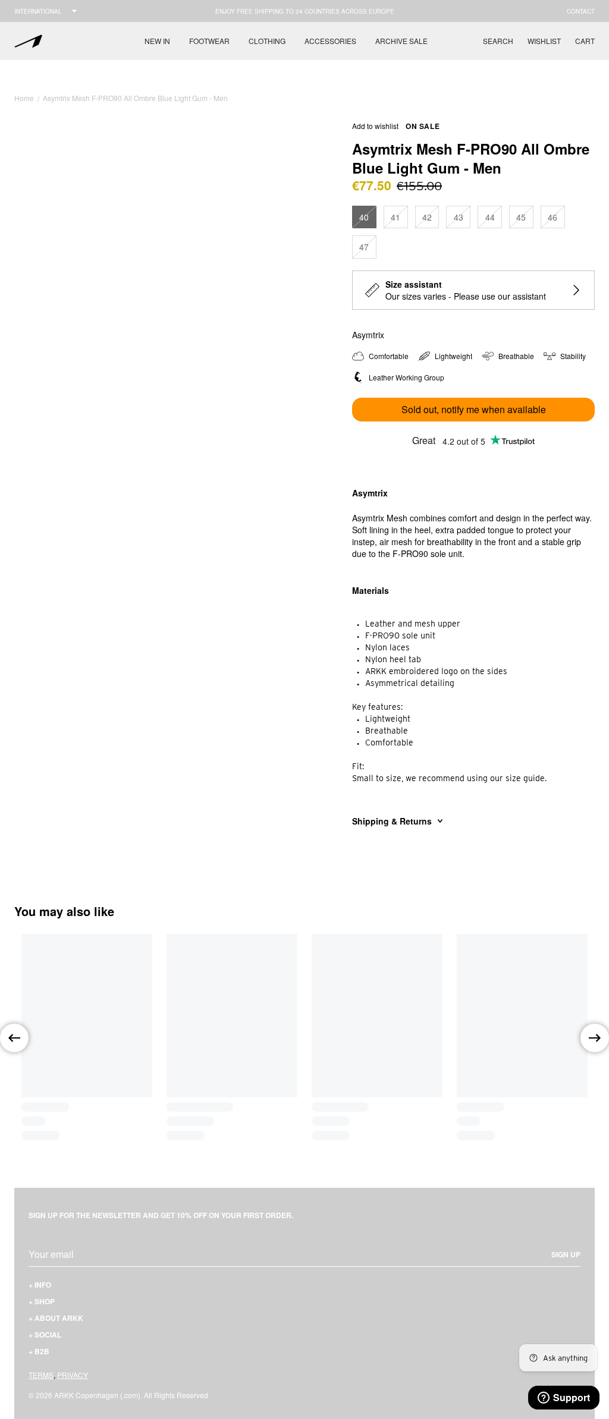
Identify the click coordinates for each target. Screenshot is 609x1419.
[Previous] (14, 1038)
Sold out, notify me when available (473, 409)
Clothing (267, 41)
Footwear (209, 41)
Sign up (565, 1254)
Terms (41, 1375)
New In (157, 41)
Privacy (72, 1375)
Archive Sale (401, 41)
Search (498, 41)
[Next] (594, 1038)
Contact (581, 11)
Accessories (330, 41)
